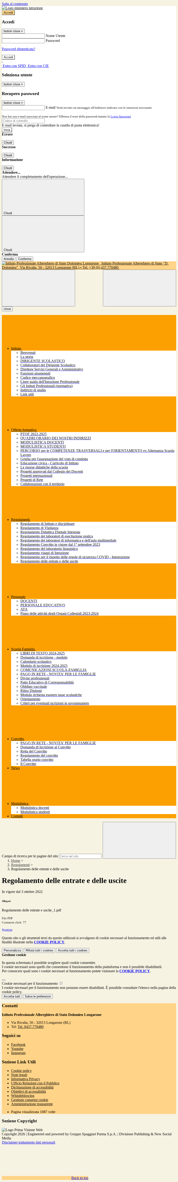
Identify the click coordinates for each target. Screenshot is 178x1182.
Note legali (19, 1075)
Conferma (24, 259)
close (7, 309)
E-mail (50, 107)
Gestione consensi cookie (29, 1100)
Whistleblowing (22, 1096)
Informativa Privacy (25, 1079)
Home (15, 861)
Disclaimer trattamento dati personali (28, 1142)
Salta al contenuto (15, 4)
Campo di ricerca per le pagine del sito (30, 856)
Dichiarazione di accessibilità (32, 1087)
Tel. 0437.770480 (31, 1027)
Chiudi (8, 142)
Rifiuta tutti (39, 950)
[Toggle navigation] (38, 288)
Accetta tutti (72, 950)
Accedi (8, 12)
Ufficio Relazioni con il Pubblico (35, 1083)
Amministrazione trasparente (32, 1104)
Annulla (9, 259)
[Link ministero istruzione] (22, 8)
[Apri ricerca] (139, 288)
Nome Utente (55, 36)
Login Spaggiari (121, 116)
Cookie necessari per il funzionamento (30, 983)
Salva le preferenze (38, 996)
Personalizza (12, 950)
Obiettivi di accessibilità (28, 1091)
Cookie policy (21, 1071)
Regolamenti (20, 865)
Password (53, 41)
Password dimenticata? (18, 49)
